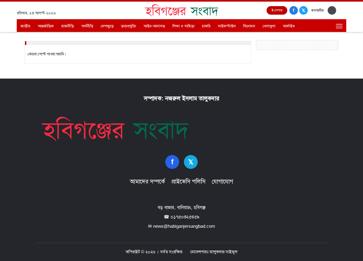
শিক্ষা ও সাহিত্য (183, 26)
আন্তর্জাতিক (46, 26)
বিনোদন (249, 26)
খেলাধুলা (269, 26)
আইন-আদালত (154, 26)
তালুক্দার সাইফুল (223, 252)
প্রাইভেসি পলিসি (188, 181)
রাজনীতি (67, 26)
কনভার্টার (317, 10)
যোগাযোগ (222, 181)
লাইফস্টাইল (227, 26)
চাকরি (206, 26)
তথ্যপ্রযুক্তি (128, 26)
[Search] (332, 10)
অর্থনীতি (87, 26)
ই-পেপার (277, 10)
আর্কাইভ (289, 26)
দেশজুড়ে (107, 26)
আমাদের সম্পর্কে (147, 181)
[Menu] (339, 26)
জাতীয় (25, 26)
